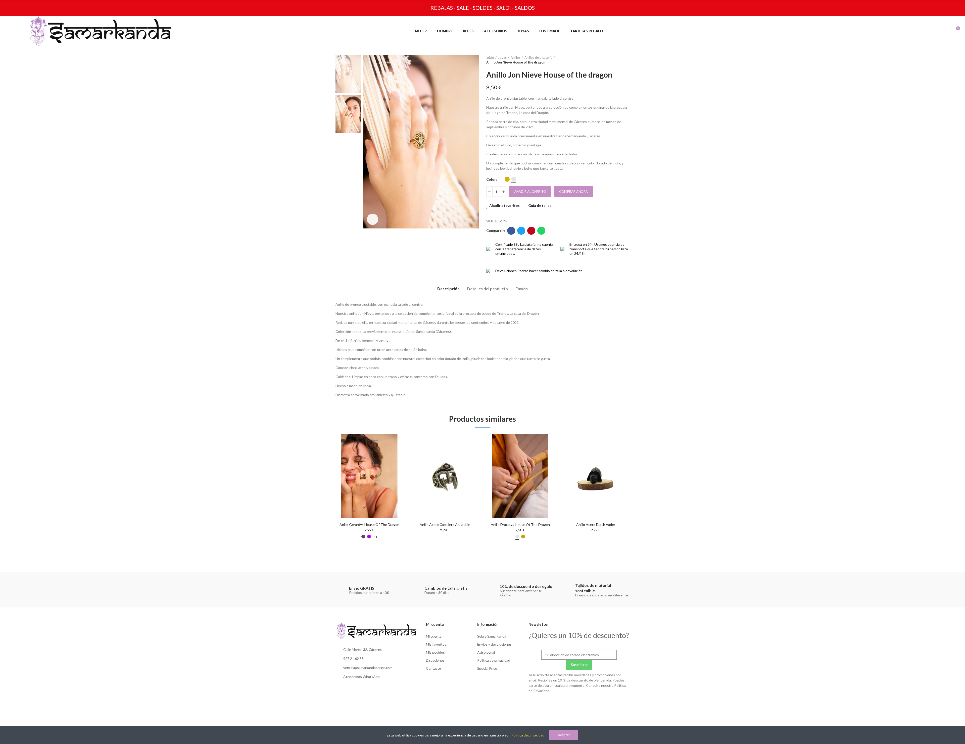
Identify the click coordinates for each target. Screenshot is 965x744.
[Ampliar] (372, 219)
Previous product (613, 60)
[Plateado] (513, 179)
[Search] (921, 31)
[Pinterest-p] (589, 703)
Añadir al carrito (530, 192)
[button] (321, 497)
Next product (626, 60)
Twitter (521, 231)
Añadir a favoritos (504, 205)
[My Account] (932, 31)
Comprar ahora (573, 192)
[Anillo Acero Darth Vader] (596, 476)
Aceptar (564, 735)
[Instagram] (569, 703)
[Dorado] (507, 179)
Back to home (619, 60)
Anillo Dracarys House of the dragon (520, 524)
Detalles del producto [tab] (487, 288)
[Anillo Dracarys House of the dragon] (520, 476)
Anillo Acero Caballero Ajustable (445, 524)
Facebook (511, 231)
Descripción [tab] (448, 288)
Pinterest (531, 231)
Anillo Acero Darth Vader (595, 524)
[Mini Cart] (952, 31)
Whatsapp (541, 231)
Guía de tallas (539, 205)
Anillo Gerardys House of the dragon (369, 524)
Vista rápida (391, 453)
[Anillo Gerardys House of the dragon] (369, 476)
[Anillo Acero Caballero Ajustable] (445, 476)
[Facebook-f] (579, 703)
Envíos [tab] (521, 288)
